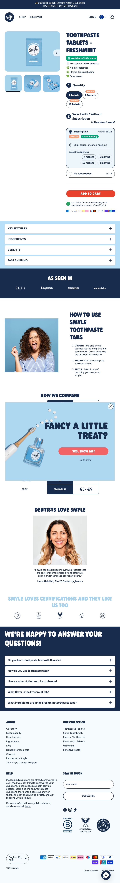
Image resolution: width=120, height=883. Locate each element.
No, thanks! (85, 460)
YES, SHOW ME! (83, 451)
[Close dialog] (110, 406)
